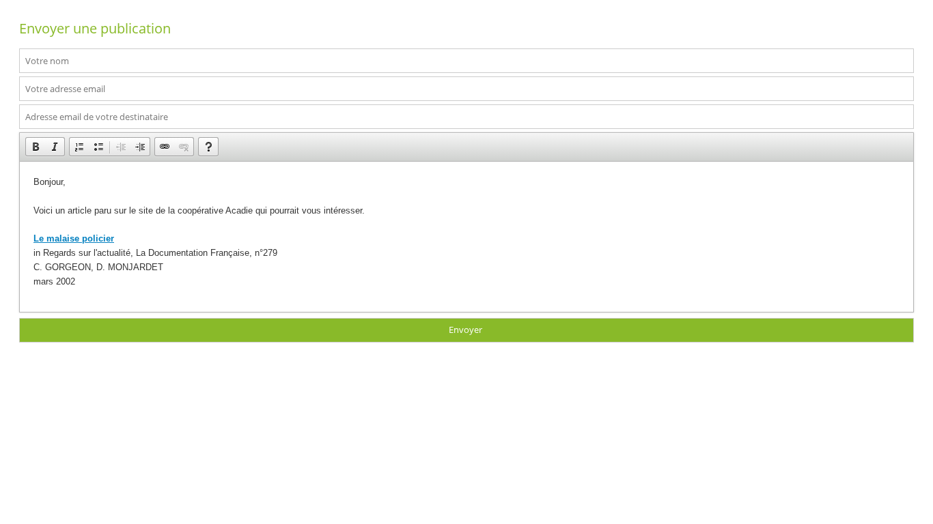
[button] (35, 147)
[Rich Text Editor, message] (466, 237)
